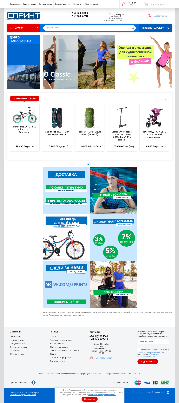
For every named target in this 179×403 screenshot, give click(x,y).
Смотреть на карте (161, 16)
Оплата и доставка (62, 4)
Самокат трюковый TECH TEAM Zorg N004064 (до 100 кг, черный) (122, 135)
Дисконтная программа (60, 357)
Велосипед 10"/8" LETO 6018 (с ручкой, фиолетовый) (154, 134)
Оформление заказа (59, 347)
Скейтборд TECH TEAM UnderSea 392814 (57, 133)
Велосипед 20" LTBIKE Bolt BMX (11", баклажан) (24, 129)
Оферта (53, 354)
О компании (15, 4)
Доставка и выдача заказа (62, 340)
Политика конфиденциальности (64, 350)
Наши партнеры (29, 4)
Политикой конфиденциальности (102, 395)
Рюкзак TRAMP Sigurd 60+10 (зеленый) (89, 133)
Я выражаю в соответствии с (153, 352)
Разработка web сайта (130, 392)
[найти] (133, 28)
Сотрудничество (45, 4)
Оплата (53, 336)
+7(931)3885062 (79, 12)
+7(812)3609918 (79, 15)
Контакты (77, 4)
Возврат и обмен (57, 343)
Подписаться (148, 361)
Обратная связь (91, 4)
